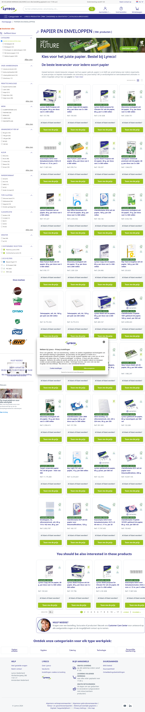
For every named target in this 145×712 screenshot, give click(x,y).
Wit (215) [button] (5, 156)
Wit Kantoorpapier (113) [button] (12, 53)
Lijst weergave (142, 80)
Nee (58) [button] (5, 238)
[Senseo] (17, 291)
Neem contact (16, 669)
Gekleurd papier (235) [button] (11, 56)
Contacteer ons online (16, 375)
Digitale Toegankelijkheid (60, 708)
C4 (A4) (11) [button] (6, 218)
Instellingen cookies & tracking (53, 672)
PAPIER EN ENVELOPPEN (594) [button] (12, 41)
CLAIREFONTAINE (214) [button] (10, 110)
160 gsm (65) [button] (7, 135)
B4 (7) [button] (4, 221)
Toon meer (79, 77)
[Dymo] (17, 311)
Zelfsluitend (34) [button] (8, 201)
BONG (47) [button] (6, 115)
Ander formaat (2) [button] (8, 190)
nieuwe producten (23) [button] (10, 69)
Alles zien (29, 59)
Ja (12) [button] (5, 241)
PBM (43, 16)
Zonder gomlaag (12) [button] (9, 207)
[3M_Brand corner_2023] (17, 301)
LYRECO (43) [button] (6, 118)
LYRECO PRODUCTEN (32, 16)
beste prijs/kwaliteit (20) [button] (10, 72)
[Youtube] (125, 705)
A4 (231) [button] (5, 179)
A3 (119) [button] (5, 181)
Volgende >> (137, 612)
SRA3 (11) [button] (6, 184)
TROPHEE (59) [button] (7, 112)
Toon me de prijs (50, 129)
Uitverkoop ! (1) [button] (7, 78)
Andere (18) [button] (6, 215)
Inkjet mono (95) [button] (8, 98)
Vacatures (45, 669)
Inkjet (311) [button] (6, 92)
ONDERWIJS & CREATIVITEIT (57, 16)
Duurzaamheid (108, 669)
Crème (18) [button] (6, 161)
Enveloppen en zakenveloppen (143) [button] (15, 50)
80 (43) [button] (5, 141)
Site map (91, 708)
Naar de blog (4, 412)
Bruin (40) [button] (6, 158)
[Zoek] (92, 9)
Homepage (6, 22)
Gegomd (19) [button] (7, 204)
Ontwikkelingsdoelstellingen (114, 672)
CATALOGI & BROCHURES (78, 16)
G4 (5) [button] (5, 224)
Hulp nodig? (17, 360)
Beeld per (44, 612)
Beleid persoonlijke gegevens (85, 706)
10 (111, 612)
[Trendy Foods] (17, 322)
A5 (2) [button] (4, 187)
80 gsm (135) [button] (7, 133)
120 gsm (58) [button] (7, 138)
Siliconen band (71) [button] (8, 198)
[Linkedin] (130, 705)
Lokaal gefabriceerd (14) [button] (10, 75)
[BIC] (17, 342)
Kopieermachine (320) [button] (9, 87)
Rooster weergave (138, 80)
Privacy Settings (80, 708)
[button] (105, 10)
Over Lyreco (46, 665)
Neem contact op (125, 2)
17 (118, 612)
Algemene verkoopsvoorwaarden (58, 703)
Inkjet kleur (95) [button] (7, 95)
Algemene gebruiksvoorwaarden (85, 703)
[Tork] (17, 332)
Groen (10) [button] (6, 167)
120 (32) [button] (5, 144)
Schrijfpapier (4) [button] (9, 44)
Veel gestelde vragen (19, 665)
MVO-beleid (107, 665)
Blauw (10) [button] (6, 164)
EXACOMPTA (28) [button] (8, 121)
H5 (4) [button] (5, 226)
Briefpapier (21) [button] (9, 47)
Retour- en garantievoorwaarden (59, 706)
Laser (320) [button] (6, 89)
